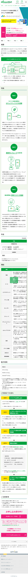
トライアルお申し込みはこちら (13, 535)
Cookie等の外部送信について (7, 565)
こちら (17, 401)
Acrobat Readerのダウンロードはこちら (10, 525)
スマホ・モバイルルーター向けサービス (12, 5)
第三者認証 (3, 556)
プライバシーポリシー (6, 562)
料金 (15, 40)
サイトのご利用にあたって (6, 568)
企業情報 (3, 572)
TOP (2, 5)
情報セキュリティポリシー (6, 559)
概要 (2, 40)
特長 (8, 40)
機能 (21, 40)
